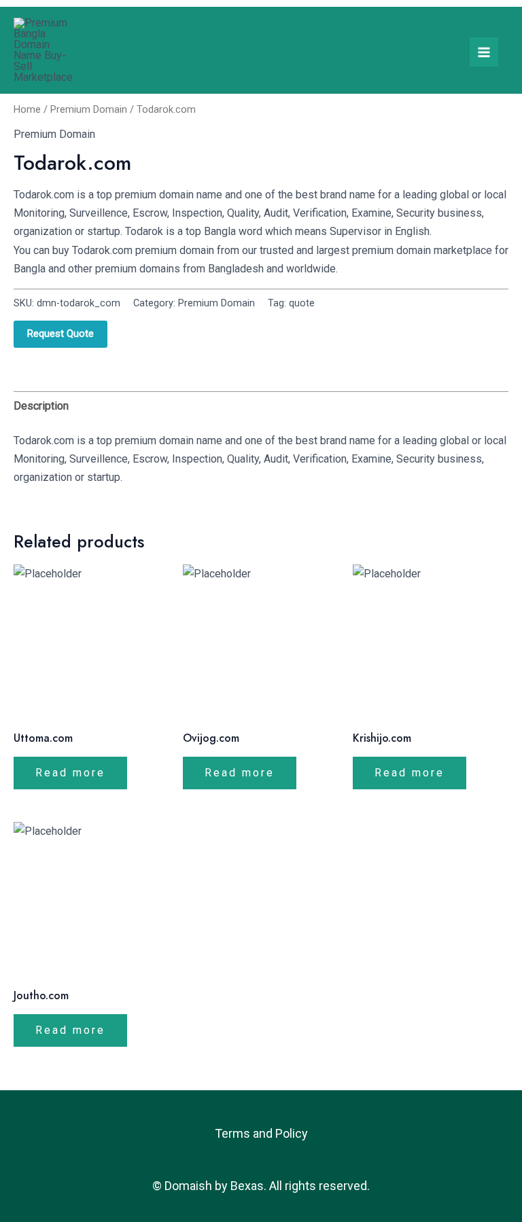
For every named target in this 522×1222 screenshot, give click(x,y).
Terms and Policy (261, 1133)
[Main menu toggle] (484, 51)
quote (302, 303)
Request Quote (60, 333)
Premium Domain (88, 109)
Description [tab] (41, 405)
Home (27, 109)
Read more (70, 772)
